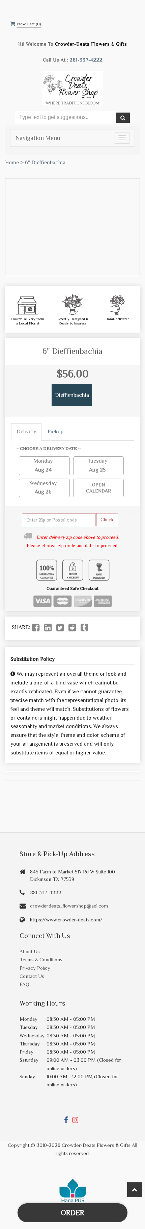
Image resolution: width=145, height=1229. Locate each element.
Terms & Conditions (41, 959)
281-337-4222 (86, 60)
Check (107, 519)
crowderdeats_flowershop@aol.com (69, 906)
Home (12, 163)
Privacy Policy (35, 968)
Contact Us (32, 976)
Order (72, 1212)
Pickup (55, 432)
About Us (30, 951)
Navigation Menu (38, 138)
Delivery (26, 432)
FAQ (24, 984)
